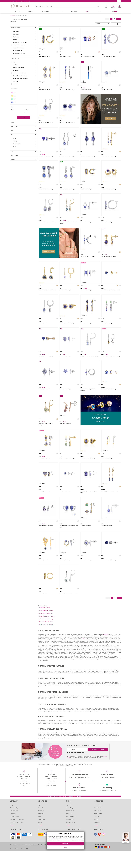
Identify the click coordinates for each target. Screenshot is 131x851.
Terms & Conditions (15, 845)
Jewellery (17, 11)
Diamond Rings (14, 808)
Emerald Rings (14, 811)
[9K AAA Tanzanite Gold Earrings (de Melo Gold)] (90, 474)
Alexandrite (41, 808)
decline (53, 839)
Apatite (40, 816)
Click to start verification (77, 753)
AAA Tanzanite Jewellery (17, 822)
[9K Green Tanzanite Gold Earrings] (69, 441)
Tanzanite (84, 638)
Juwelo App (24, 781)
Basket (119, 7)
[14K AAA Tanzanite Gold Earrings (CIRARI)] (69, 72)
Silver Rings (97, 811)
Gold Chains (97, 822)
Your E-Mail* (71, 750)
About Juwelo (51, 774)
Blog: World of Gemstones (51, 785)
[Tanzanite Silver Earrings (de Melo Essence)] (90, 372)
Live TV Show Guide (51, 779)
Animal (96, 819)
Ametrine (40, 814)
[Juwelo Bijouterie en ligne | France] (99, 847)
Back (12, 15)
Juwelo (113, 11)
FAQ (24, 785)
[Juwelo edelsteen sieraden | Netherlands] (102, 847)
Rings (11, 805)
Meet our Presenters (51, 776)
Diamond (118, 696)
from (12, 110)
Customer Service (24, 774)
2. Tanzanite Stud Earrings (45, 610)
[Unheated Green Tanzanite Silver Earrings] (69, 576)
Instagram (103, 834)
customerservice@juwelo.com (79, 790)
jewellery (84, 644)
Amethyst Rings (70, 811)
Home (15, 15)
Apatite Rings (70, 814)
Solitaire (96, 816)
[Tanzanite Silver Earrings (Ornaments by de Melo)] (69, 39)
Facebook (95, 834)
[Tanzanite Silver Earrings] (111, 204)
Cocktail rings (98, 808)
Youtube (99, 834)
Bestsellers (74, 11)
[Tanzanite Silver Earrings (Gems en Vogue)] (48, 72)
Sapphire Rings (14, 816)
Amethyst (41, 811)
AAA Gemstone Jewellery (17, 819)
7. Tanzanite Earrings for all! (46, 625)
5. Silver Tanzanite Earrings (45, 619)
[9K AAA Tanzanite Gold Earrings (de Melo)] (111, 273)
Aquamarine (41, 819)
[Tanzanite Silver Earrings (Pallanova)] (111, 72)
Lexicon (100, 11)
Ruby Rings (13, 814)
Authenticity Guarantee (23, 776)
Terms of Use (25, 845)
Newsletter (51, 783)
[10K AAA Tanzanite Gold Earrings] (90, 39)
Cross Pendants (98, 805)
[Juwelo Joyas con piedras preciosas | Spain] (105, 847)
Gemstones (31, 11)
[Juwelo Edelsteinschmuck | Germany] (96, 847)
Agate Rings (69, 805)
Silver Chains (98, 814)
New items (60, 11)
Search (98, 6)
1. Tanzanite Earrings (44, 608)
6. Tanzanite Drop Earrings (45, 622)
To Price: (27, 110)
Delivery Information (24, 783)
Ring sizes (24, 779)
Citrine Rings (70, 819)
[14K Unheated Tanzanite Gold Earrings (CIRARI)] (48, 204)
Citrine (40, 822)
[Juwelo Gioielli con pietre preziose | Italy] (109, 847)
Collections (45, 11)
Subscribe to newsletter (98, 750)
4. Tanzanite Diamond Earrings (46, 616)
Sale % (87, 11)
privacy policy (80, 840)
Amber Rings (70, 808)
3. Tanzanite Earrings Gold (45, 613)
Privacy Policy (34, 845)
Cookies (41, 845)
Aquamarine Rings (71, 816)
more (12, 825)
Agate (39, 805)
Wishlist (113, 7)
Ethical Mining (51, 781)
